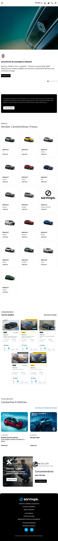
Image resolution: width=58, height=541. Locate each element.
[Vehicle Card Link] (11, 325)
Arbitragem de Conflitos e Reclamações (29, 519)
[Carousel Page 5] (54, 81)
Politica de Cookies (29, 516)
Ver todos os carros (50, 314)
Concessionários (8, 107)
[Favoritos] (48, 3)
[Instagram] (32, 530)
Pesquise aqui (5, 75)
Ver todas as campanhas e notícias (46, 407)
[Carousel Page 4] (53, 81)
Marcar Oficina (11, 479)
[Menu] (55, 3)
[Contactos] (52, 3)
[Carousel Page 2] (49, 81)
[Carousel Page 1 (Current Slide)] (47, 81)
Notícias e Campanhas (29, 506)
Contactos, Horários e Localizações (29, 503)
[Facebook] (26, 530)
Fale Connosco (29, 513)
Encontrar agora (41, 481)
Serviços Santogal (29, 509)
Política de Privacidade (29, 522)
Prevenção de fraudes (29, 525)
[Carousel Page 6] (56, 81)
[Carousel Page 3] (51, 81)
